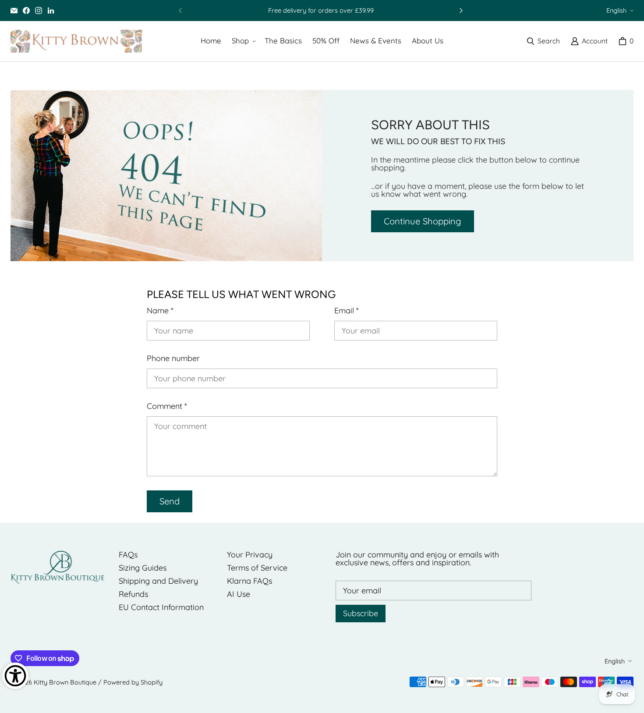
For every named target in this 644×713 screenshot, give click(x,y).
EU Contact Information (161, 607)
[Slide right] (461, 10)
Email (346, 311)
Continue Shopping (422, 221)
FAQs (128, 555)
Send (169, 501)
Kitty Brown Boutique (65, 682)
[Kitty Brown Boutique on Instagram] (38, 10)
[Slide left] (180, 10)
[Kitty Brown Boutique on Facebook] (26, 10)
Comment (167, 406)
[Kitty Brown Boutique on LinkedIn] (51, 10)
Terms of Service (257, 568)
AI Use (238, 594)
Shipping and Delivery (158, 581)
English (616, 10)
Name (160, 311)
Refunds (133, 594)
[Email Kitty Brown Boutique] (14, 10)
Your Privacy (249, 555)
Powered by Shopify (133, 682)
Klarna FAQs (249, 581)
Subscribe (360, 613)
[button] (242, 41)
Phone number (173, 358)
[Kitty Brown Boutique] (76, 41)
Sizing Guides (142, 568)
